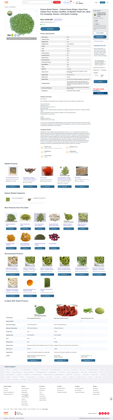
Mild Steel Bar (27, 374)
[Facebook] (100, 413)
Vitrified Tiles (72, 377)
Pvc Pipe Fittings (97, 377)
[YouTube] (108, 413)
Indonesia (25, 409)
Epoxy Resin (19, 374)
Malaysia (20, 409)
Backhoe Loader (44, 369)
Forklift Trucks (16, 369)
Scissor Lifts (82, 369)
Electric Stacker (74, 369)
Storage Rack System (9, 374)
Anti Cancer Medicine (30, 377)
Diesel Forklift (84, 372)
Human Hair (7, 369)
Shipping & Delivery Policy (8, 394)
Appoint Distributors (42, 400)
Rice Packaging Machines (41, 372)
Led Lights (7, 377)
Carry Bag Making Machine (56, 369)
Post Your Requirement (79, 388)
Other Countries (45, 409)
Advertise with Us (42, 388)
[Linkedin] (102, 413)
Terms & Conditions (20, 418)
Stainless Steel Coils (81, 377)
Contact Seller (100, 36)
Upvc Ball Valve (15, 379)
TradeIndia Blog (24, 392)
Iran (40, 409)
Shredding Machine (53, 372)
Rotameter (103, 369)
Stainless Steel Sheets (37, 374)
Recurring (104, 70)
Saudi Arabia (33, 409)
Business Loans (42, 396)
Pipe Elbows (23, 379)
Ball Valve (22, 377)
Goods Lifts (64, 377)
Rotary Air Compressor (17, 372)
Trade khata (41, 394)
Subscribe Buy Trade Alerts (62, 392)
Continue (100, 81)
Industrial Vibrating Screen (92, 369)
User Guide (6, 390)
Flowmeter (7, 372)
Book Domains (42, 390)
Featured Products (96, 394)
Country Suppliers (96, 392)
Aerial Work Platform (93, 372)
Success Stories (24, 390)
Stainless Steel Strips (48, 374)
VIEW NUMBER (100, 33)
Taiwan (12, 409)
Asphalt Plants (69, 374)
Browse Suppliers (78, 390)
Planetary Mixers (94, 374)
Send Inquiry (50, 28)
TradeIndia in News (25, 394)
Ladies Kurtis (103, 374)
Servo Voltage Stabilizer (26, 369)
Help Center (6, 388)
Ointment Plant (86, 374)
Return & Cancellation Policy (9, 392)
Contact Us (23, 399)
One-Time (97, 70)
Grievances (6, 418)
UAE (29, 409)
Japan (5, 409)
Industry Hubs (95, 390)
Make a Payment (24, 403)
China (8, 409)
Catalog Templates (42, 398)
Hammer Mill (61, 372)
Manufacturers (95, 388)
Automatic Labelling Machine (73, 372)
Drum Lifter (66, 369)
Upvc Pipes (7, 379)
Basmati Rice (36, 369)
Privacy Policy (12, 418)
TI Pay (40, 392)
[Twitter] (105, 413)
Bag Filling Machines (59, 374)
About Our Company (25, 388)
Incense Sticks (49, 377)
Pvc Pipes (90, 377)
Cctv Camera (15, 377)
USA (37, 409)
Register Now (100, 93)
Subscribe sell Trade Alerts (80, 392)
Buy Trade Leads (60, 390)
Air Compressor (41, 377)
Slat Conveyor (77, 374)
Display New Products (61, 388)
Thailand (15, 409)
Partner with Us (24, 401)
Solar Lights (57, 377)
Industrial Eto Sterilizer (28, 372)
